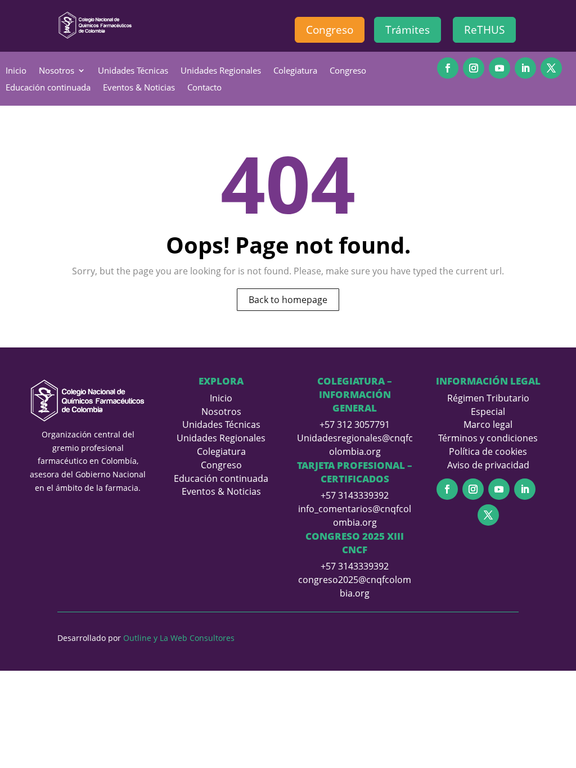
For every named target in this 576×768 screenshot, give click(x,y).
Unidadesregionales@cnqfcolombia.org (355, 445)
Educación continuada (48, 88)
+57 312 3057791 (355, 424)
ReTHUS (484, 29)
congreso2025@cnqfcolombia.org (354, 586)
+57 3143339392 (355, 495)
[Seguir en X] (551, 68)
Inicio (16, 71)
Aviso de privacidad (488, 465)
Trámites (407, 29)
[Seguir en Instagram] (473, 68)
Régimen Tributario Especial (488, 405)
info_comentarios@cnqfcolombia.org (354, 515)
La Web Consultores (197, 638)
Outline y (140, 638)
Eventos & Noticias (139, 88)
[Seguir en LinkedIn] (525, 68)
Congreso (329, 29)
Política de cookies (488, 451)
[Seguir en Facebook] (447, 68)
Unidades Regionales (221, 71)
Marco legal (488, 424)
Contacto (204, 88)
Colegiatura (295, 71)
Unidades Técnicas (133, 71)
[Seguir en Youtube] (499, 68)
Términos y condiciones (488, 438)
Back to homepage (288, 299)
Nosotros (56, 71)
